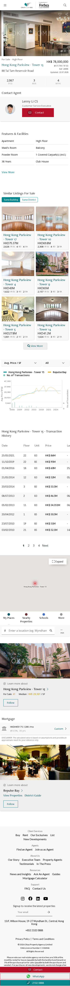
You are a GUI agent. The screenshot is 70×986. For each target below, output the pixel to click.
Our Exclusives (39, 835)
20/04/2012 (8, 514)
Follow (10, 703)
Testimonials (26, 863)
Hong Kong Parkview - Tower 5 (17, 327)
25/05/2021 (8, 455)
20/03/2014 (8, 486)
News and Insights (20, 874)
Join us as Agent (44, 849)
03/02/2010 (8, 529)
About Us (35, 855)
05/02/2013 (8, 505)
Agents (35, 845)
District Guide (33, 795)
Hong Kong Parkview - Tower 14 (51, 327)
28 (65, 51)
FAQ (27, 888)
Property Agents (52, 859)
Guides (56, 874)
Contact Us (39, 888)
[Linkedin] (38, 898)
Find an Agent (24, 849)
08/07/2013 (8, 495)
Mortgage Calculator (35, 878)
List (52, 835)
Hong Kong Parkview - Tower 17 (17, 237)
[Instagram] (22, 898)
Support (35, 884)
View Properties (12, 795)
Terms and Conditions (43, 939)
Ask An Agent (42, 874)
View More (37, 346)
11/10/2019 (8, 461)
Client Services (35, 831)
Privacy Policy (23, 939)
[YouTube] (45, 898)
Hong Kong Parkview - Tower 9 (51, 282)
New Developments (35, 839)
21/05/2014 (8, 477)
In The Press (44, 863)
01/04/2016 (8, 468)
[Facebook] (30, 898)
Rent (25, 835)
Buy (17, 835)
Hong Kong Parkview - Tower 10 (51, 237)
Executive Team (31, 859)
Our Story (13, 859)
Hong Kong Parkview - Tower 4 (17, 282)
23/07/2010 (8, 523)
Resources (35, 870)
